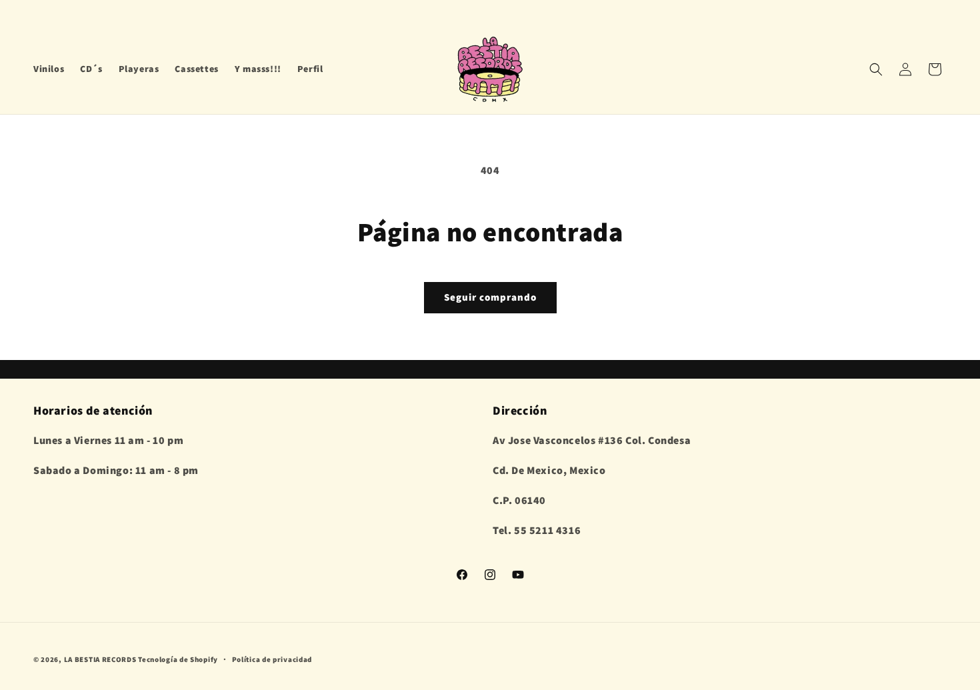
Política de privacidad (272, 658)
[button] (876, 69)
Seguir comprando (490, 297)
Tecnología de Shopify (178, 659)
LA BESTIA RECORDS (100, 659)
